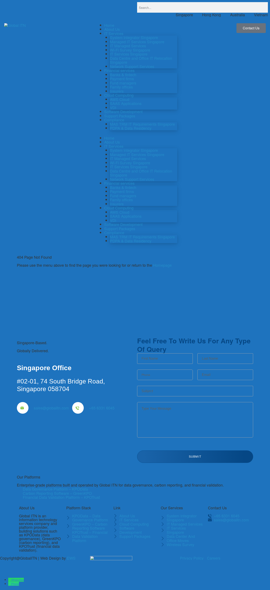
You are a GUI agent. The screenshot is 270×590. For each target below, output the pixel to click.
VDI (113, 107)
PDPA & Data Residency (130, 128)
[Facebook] (213, 531)
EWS (71, 558)
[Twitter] (225, 531)
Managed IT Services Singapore (137, 41)
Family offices (121, 87)
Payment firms (122, 78)
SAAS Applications (126, 103)
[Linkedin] (236, 531)
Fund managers (123, 83)
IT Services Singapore (128, 54)
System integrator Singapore (134, 37)
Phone (15, 584)
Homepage (162, 265)
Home (109, 25)
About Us (112, 29)
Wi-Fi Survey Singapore (130, 50)
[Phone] (9, 584)
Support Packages (119, 115)
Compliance (114, 119)
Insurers (117, 91)
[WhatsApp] (9, 580)
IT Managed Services (128, 45)
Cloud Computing (119, 95)
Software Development (123, 111)
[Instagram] (213, 542)
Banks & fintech (123, 74)
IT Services (113, 33)
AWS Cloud (119, 99)
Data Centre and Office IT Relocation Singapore (141, 60)
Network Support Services (132, 66)
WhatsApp (17, 580)
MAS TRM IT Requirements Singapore (142, 124)
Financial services (119, 70)
